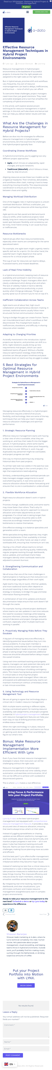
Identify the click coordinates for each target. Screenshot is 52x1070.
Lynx (17, 783)
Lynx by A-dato (9, 818)
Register (26, 7)
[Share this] (11, 910)
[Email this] (5, 910)
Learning (41, 64)
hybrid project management (28, 714)
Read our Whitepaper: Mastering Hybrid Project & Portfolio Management (26, 2)
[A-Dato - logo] (6, 12)
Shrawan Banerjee (25, 64)
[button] (27, 12)
